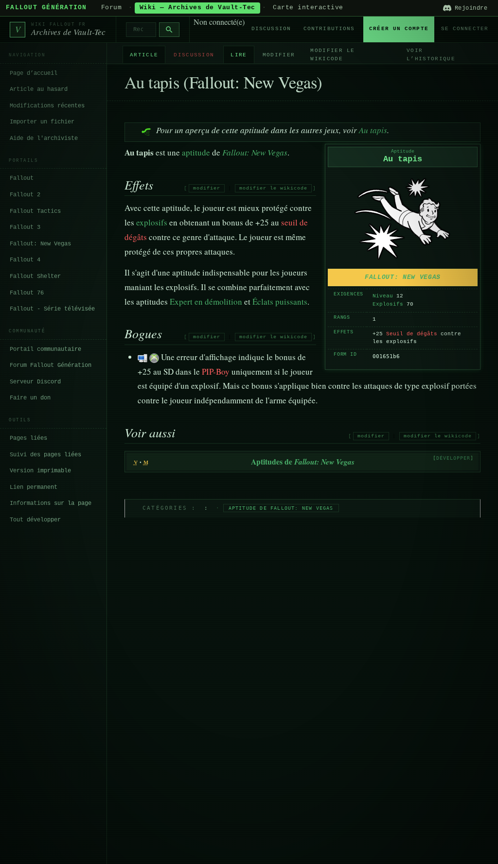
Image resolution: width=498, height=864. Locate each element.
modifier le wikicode (273, 188)
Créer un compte (398, 29)
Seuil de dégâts (411, 334)
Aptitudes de (303, 461)
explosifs (151, 222)
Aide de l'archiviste (44, 138)
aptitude (196, 152)
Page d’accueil (33, 73)
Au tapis (373, 130)
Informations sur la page (50, 503)
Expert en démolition (206, 301)
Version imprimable (40, 470)
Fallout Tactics (35, 211)
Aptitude (402, 151)
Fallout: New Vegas (40, 244)
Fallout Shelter (35, 276)
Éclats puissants (279, 301)
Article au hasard (39, 89)
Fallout (22, 178)
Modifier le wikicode (332, 55)
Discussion (271, 29)
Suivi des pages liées (45, 454)
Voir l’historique (431, 55)
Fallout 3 (25, 227)
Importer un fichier (42, 122)
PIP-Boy (216, 371)
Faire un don (30, 398)
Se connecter (464, 29)
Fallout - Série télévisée (52, 309)
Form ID (345, 354)
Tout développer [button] (35, 520)
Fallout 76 (27, 293)
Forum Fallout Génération (50, 365)
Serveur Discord (35, 382)
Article (144, 55)
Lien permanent (33, 487)
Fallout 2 (25, 194)
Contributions (329, 29)
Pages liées (28, 438)
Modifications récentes (47, 106)
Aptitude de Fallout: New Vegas (281, 508)
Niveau (383, 296)
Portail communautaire (45, 349)
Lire (239, 55)
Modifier (279, 55)
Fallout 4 (25, 260)
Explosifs (388, 304)
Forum (111, 7)
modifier (206, 188)
